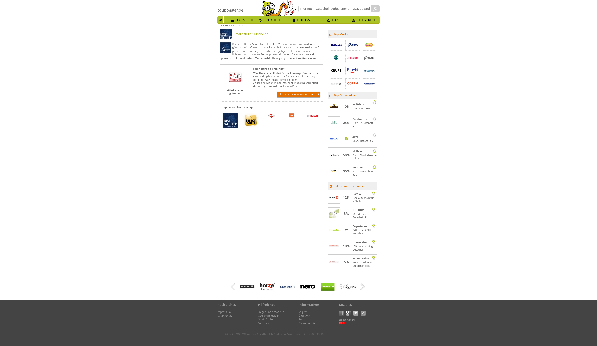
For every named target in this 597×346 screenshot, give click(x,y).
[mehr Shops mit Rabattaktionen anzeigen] (233, 287)
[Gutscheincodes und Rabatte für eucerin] (353, 71)
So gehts (303, 312)
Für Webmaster (307, 323)
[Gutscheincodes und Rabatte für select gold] (251, 121)
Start (220, 19)
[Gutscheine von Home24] (334, 198)
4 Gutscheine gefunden (235, 91)
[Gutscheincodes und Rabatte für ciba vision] (369, 71)
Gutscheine (272, 20)
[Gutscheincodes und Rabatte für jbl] (292, 116)
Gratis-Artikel (265, 319)
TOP (335, 20)
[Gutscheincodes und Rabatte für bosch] (312, 116)
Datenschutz (224, 315)
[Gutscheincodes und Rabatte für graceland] (369, 45)
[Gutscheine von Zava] (334, 139)
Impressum (224, 312)
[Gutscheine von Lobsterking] (334, 246)
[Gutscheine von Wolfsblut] (334, 107)
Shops (240, 20)
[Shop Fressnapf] (235, 84)
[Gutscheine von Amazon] (334, 171)
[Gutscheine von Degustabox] (334, 230)
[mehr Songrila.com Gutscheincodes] (328, 292)
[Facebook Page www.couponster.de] (342, 313)
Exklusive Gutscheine (348, 186)
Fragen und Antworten (271, 312)
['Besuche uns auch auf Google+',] (349, 313)
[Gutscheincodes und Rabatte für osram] (353, 84)
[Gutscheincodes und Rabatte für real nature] (230, 121)
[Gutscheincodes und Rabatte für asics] (353, 45)
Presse (302, 319)
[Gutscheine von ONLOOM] (334, 214)
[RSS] (363, 313)
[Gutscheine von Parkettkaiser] (334, 262)
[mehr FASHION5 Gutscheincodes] (247, 292)
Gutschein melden (268, 315)
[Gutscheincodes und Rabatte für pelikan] (336, 45)
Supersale (264, 323)
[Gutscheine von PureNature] (334, 123)
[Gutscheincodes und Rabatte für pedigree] (271, 116)
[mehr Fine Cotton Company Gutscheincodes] (348, 289)
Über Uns (304, 315)
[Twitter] (357, 313)
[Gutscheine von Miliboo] (334, 155)
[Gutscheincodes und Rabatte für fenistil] (369, 58)
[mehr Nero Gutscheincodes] (307, 292)
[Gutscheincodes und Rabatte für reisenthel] (353, 58)
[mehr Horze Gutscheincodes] (267, 292)
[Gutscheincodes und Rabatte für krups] (336, 71)
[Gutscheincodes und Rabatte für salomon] (336, 84)
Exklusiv (303, 20)
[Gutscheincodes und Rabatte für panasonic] (369, 84)
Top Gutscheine (344, 95)
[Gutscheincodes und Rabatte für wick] (336, 58)
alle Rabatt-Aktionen (298, 94)
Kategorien (366, 20)
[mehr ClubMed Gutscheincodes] (287, 292)
